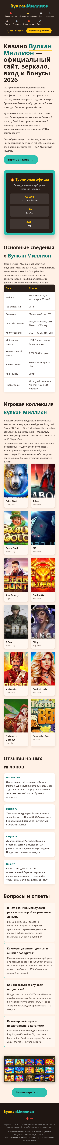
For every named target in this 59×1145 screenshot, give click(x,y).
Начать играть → (27, 1092)
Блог (41, 14)
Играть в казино (18, 159)
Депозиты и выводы (28, 14)
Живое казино (11, 14)
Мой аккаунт (16, 30)
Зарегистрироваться (39, 30)
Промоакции (28, 22)
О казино (17, 22)
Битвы (39, 22)
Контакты (50, 14)
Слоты (7, 22)
